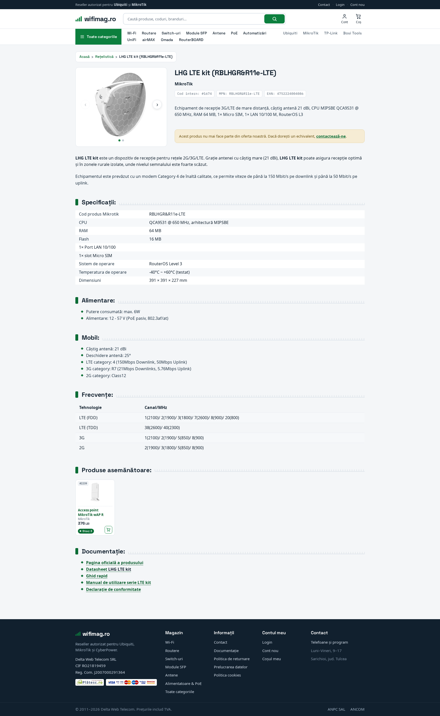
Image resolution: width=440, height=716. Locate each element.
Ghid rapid (96, 576)
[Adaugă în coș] (108, 530)
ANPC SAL (336, 709)
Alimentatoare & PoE (183, 683)
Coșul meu (271, 658)
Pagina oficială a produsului (114, 562)
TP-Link (331, 33)
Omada (167, 39)
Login (340, 4)
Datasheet (108, 569)
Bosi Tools (352, 33)
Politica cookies (227, 675)
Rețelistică (104, 56)
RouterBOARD (191, 39)
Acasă (84, 56)
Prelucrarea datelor (231, 666)
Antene (219, 33)
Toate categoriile (179, 691)
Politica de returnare (232, 658)
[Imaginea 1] (119, 140)
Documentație (226, 650)
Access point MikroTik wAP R (91, 512)
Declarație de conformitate (113, 589)
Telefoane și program (329, 642)
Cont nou (357, 4)
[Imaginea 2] (123, 140)
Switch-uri (171, 33)
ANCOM (357, 709)
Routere (149, 33)
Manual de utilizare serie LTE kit (118, 582)
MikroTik (139, 4)
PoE (234, 33)
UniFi (131, 39)
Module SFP (196, 33)
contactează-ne (331, 136)
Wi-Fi (131, 33)
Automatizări (254, 33)
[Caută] (274, 18)
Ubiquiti (120, 4)
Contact (324, 4)
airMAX (148, 39)
